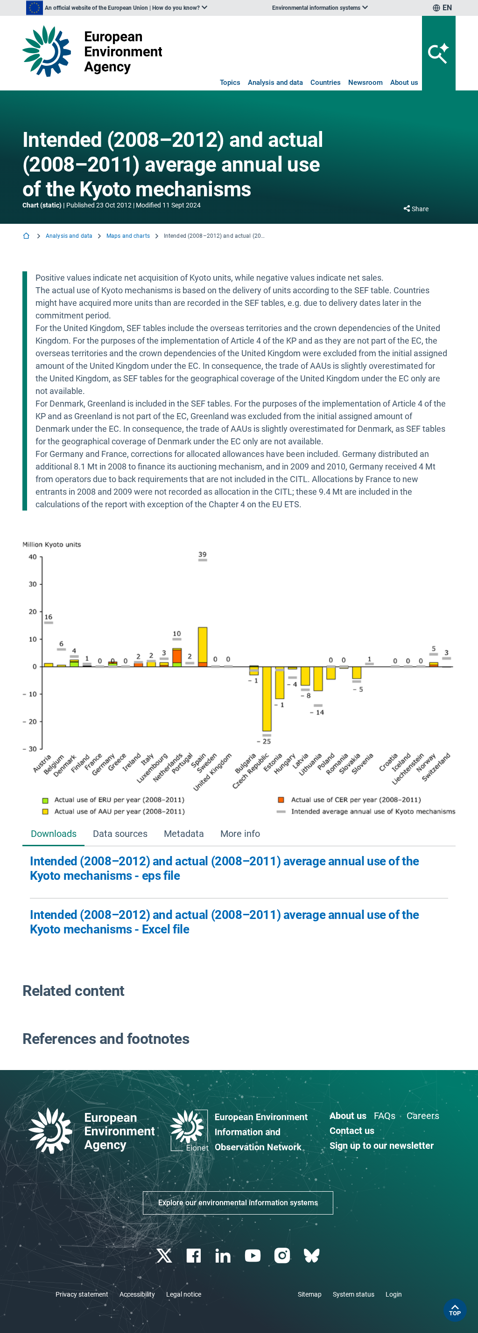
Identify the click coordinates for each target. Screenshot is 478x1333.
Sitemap (310, 1294)
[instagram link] (283, 1255)
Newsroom (365, 82)
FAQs (384, 1115)
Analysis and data (275, 82)
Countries (325, 82)
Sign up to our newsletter (382, 1145)
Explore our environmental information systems (238, 1202)
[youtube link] (254, 1255)
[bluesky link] (312, 1255)
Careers (423, 1115)
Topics (230, 82)
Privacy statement (82, 1294)
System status (353, 1294)
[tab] (53, 834)
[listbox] (116, 8)
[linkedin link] (224, 1255)
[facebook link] (195, 1255)
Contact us (352, 1130)
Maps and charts (128, 236)
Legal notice (183, 1294)
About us (404, 82)
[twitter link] (165, 1255)
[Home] (27, 237)
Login (394, 1294)
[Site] (92, 51)
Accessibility (137, 1294)
